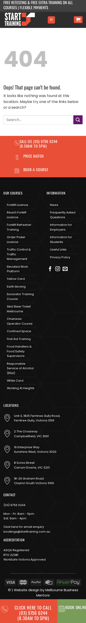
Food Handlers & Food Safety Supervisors (19, 351)
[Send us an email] (65, 269)
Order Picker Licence (16, 239)
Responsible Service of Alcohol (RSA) (20, 368)
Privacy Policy (60, 257)
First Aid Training (19, 339)
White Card (15, 381)
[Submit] (78, 119)
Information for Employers (61, 227)
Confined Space (19, 331)
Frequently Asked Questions (62, 214)
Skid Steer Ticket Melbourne (19, 309)
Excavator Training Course (20, 296)
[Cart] (78, 19)
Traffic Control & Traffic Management (19, 254)
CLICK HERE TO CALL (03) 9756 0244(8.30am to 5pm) (33, 612)
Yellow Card (16, 279)
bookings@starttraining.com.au (26, 532)
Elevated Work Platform (17, 269)
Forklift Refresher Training (19, 227)
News (54, 205)
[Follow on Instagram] (57, 269)
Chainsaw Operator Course (20, 321)
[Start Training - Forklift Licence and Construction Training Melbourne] (24, 20)
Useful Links (58, 249)
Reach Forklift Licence (16, 214)
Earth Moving (16, 287)
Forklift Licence (17, 205)
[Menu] (51, 20)
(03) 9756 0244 (14, 505)
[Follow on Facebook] (50, 269)
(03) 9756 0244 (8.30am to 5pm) (39, 143)
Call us (26, 141)
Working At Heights (20, 388)
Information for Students (61, 239)
